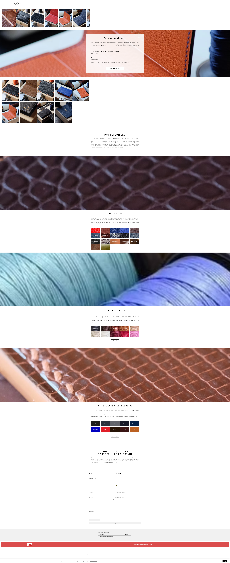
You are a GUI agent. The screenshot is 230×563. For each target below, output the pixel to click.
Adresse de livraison (92, 547)
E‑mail (90, 552)
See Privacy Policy (93, 561)
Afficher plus (115, 410)
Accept (225, 561)
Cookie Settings (218, 561)
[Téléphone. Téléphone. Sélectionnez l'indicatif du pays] (117, 554)
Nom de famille (118, 542)
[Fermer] (228, 561)
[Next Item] (225, 18)
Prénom (90, 542)
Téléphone (117, 552)
